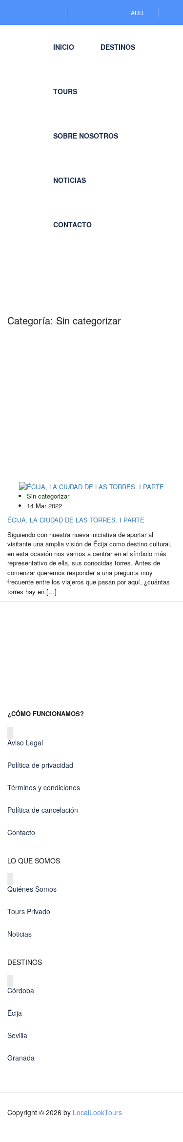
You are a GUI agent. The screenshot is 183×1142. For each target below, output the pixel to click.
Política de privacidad (40, 765)
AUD (138, 12)
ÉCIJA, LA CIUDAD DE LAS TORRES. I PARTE (75, 519)
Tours (65, 91)
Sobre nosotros (85, 135)
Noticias (69, 180)
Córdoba (20, 990)
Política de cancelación (42, 810)
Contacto (72, 224)
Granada (21, 1057)
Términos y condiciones (43, 787)
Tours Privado (28, 911)
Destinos (118, 47)
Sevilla (17, 1035)
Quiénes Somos (32, 889)
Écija (14, 1013)
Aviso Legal (25, 742)
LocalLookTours (97, 1112)
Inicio (63, 47)
